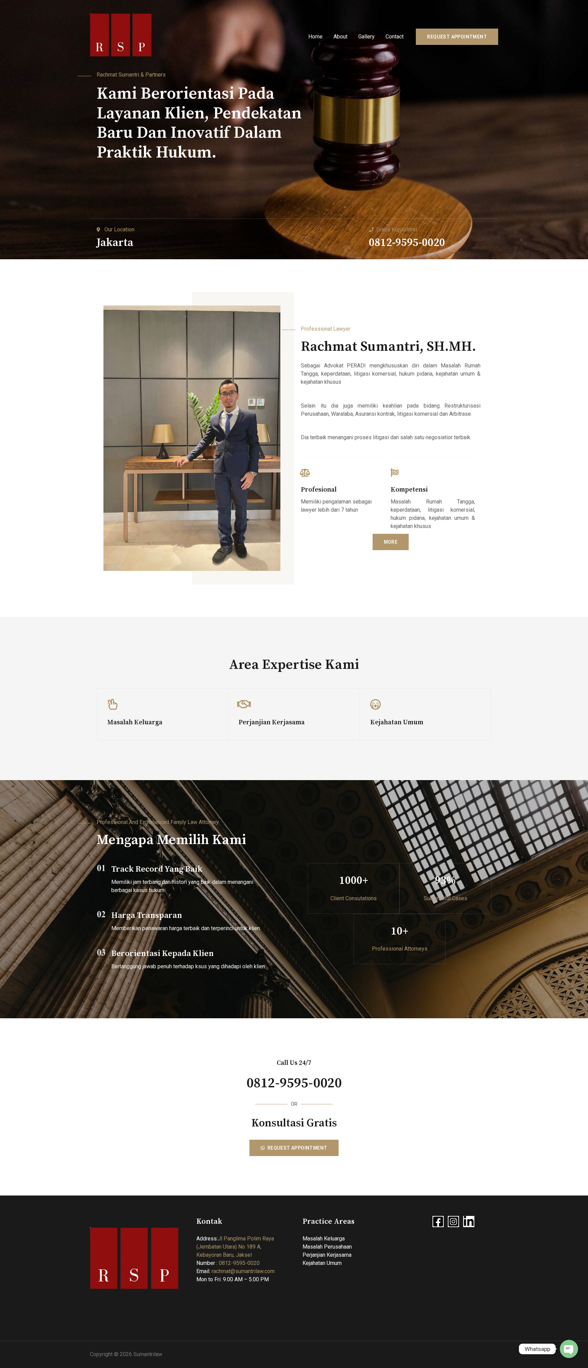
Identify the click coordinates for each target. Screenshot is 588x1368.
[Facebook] (438, 1221)
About (340, 36)
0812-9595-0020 (407, 243)
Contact (395, 36)
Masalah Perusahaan (327, 1246)
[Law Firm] (121, 36)
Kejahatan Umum (322, 1263)
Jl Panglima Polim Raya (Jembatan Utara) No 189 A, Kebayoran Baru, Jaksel (235, 1246)
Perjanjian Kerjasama (327, 1255)
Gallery (366, 36)
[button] (391, 542)
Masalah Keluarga (324, 1238)
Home (315, 36)
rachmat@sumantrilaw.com (243, 1271)
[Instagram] (453, 1221)
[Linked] (468, 1221)
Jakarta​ (115, 243)
